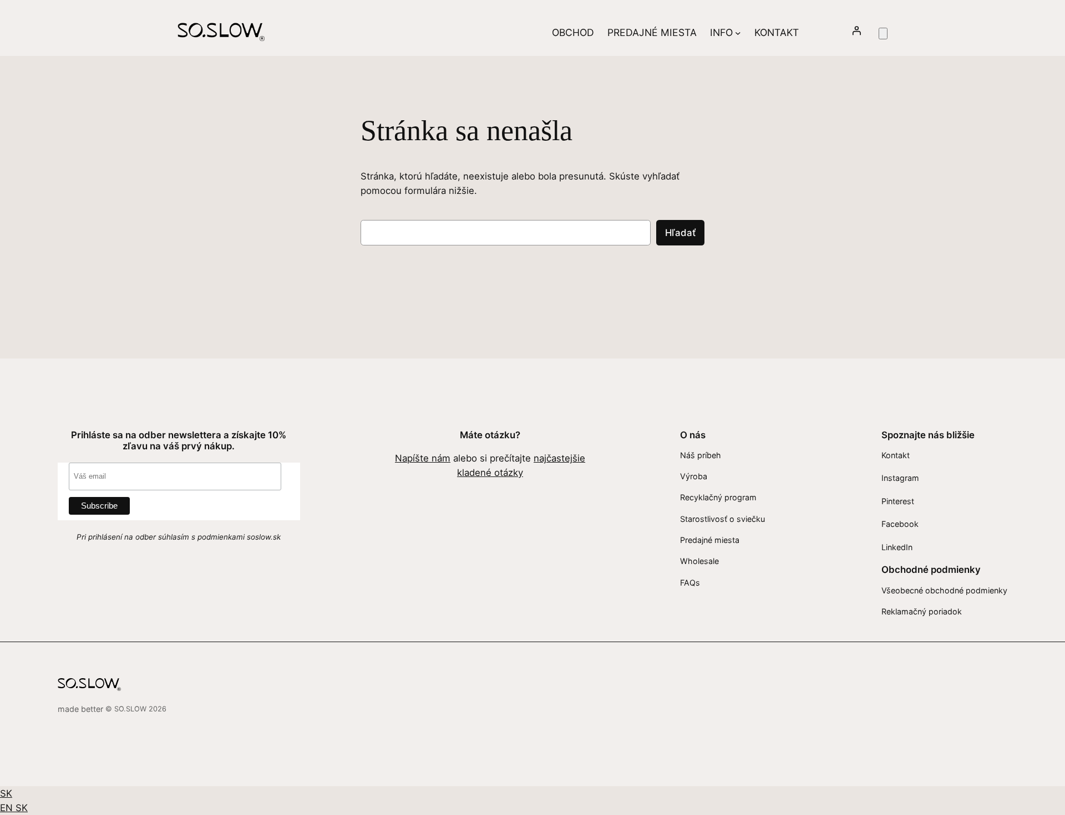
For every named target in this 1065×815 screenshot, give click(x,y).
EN (8, 807)
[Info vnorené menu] (738, 32)
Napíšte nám (422, 458)
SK (6, 793)
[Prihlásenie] (856, 32)
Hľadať (680, 232)
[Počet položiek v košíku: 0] (883, 33)
